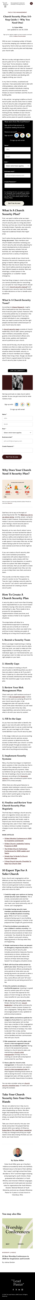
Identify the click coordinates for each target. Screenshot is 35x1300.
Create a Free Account (19, 36)
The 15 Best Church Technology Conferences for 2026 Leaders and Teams (16, 851)
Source (10, 503)
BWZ (17, 1294)
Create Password (10, 181)
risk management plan (17, 697)
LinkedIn (16, 135)
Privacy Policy (8, 198)
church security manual (18, 287)
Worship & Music (9, 1252)
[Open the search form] (31, 3)
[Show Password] (29, 186)
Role (6, 162)
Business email (9, 171)
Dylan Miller (19, 1160)
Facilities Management (17, 12)
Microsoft (28, 135)
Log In (19, 132)
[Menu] (5, 6)
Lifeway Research (18, 307)
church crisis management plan (15, 1069)
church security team (11, 329)
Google (22, 135)
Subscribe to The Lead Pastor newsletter (17, 1130)
